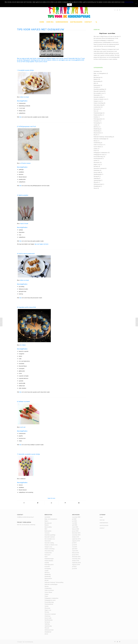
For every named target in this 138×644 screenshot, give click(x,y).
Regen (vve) (97, 164)
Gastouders (97, 95)
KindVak (96, 117)
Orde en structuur (98, 144)
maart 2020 (75, 527)
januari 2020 (75, 531)
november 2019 (76, 535)
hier (20, 117)
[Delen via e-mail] (79, 503)
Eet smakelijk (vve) (99, 93)
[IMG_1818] (34, 83)
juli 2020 (74, 519)
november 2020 (76, 517)
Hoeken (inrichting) (98, 103)
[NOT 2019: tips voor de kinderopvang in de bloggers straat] (1, 322)
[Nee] (136, 3)
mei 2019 (74, 547)
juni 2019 (74, 545)
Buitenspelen (97, 85)
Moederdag (97, 131)
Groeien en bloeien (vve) (100, 99)
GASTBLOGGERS (104, 525)
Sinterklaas (97, 170)
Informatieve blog (98, 105)
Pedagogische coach (99, 154)
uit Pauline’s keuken (25, 163)
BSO (95, 83)
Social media (97, 172)
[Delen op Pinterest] (65, 503)
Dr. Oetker (23, 345)
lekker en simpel (24, 97)
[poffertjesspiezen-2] (28, 144)
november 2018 (76, 558)
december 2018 (76, 556)
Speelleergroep (98, 174)
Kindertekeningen (98, 113)
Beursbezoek (97, 77)
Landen (96, 125)
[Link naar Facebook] (115, 10)
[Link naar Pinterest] (120, 10)
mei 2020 (74, 523)
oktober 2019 (75, 537)
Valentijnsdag (97, 180)
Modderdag (97, 129)
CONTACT (102, 528)
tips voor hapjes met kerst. (42, 244)
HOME (101, 517)
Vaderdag (96, 178)
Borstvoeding (97, 81)
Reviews (96, 166)
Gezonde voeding (98, 97)
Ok (69, 4)
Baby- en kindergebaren (100, 73)
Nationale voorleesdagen (100, 138)
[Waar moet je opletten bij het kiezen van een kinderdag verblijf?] (137, 322)
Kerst (95, 111)
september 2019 (76, 539)
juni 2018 (74, 568)
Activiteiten (96, 71)
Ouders (96, 148)
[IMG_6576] (34, 266)
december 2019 (76, 533)
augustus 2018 (76, 564)
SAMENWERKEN (104, 522)
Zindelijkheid (97, 186)
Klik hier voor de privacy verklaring (26, 524)
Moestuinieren (97, 133)
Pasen (95, 150)
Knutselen (96, 121)
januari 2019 (75, 554)
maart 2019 (75, 550)
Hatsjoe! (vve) (97, 101)
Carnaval (96, 87)
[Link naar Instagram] (117, 10)
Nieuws (96, 140)
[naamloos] (34, 325)
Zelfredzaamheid (98, 184)
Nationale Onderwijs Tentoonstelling (103, 136)
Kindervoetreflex (98, 115)
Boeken (96, 79)
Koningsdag (97, 123)
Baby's (95, 75)
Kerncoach (96, 109)
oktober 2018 (75, 560)
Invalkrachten (97, 107)
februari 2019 (75, 552)
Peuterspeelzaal (98, 158)
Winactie (96, 182)
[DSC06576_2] (25, 208)
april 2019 (74, 548)
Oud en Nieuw (97, 146)
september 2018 (76, 562)
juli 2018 (74, 566)
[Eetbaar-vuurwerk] (28, 414)
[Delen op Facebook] (24, 503)
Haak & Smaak (24, 223)
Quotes (96, 160)
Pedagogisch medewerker (100, 152)
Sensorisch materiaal (99, 168)
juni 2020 (74, 521)
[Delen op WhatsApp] (51, 503)
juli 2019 (74, 543)
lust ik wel (22, 427)
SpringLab (96, 176)
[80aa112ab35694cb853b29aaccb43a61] (25, 466)
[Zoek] (96, 22)
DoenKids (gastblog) (99, 89)
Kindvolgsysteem (98, 119)
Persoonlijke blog (98, 156)
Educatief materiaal (99, 91)
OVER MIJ (102, 520)
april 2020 (74, 525)
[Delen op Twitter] (38, 503)
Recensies (96, 162)
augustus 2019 (76, 541)
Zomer (95, 188)
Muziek (96, 134)
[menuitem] (41, 22)
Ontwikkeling (97, 142)
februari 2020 (75, 529)
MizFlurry (96, 127)
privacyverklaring (129, 2)
